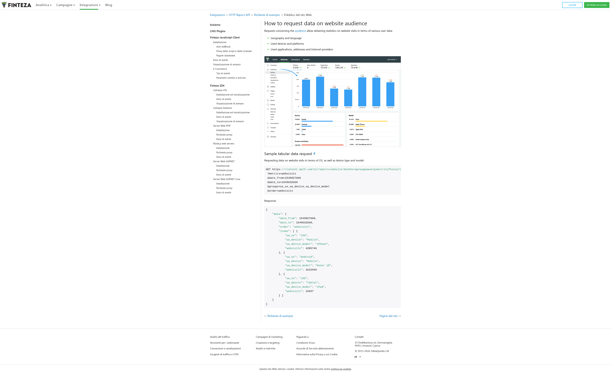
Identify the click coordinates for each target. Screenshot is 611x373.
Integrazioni (217, 15)
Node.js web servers (223, 143)
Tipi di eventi (223, 73)
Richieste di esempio (267, 15)
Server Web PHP (221, 125)
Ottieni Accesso (596, 5)
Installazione (219, 42)
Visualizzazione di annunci (227, 64)
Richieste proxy (224, 134)
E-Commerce (220, 68)
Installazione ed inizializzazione (233, 94)
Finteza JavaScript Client (225, 37)
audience (300, 30)
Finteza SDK (217, 85)
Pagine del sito (388, 316)
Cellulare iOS (220, 90)
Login (572, 5)
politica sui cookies (341, 368)
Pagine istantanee (225, 55)
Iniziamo (215, 24)
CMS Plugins (217, 31)
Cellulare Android (222, 107)
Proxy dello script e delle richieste (234, 51)
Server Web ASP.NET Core (226, 179)
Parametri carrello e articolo (231, 77)
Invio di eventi (220, 59)
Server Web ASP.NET (224, 161)
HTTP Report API (239, 15)
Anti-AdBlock (223, 46)
